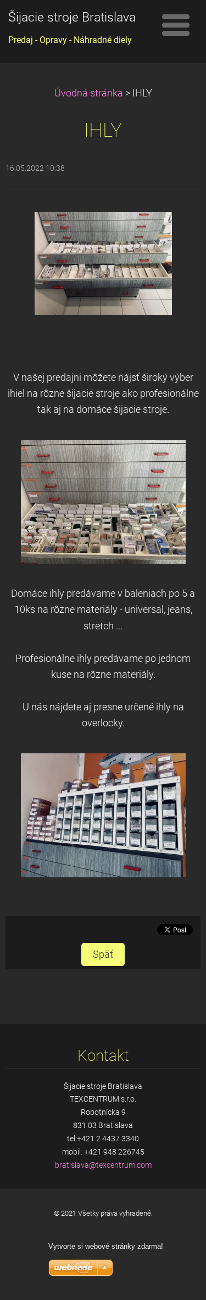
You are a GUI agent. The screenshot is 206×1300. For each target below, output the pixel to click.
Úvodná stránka (88, 93)
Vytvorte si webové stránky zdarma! (105, 1246)
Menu (175, 24)
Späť (103, 954)
